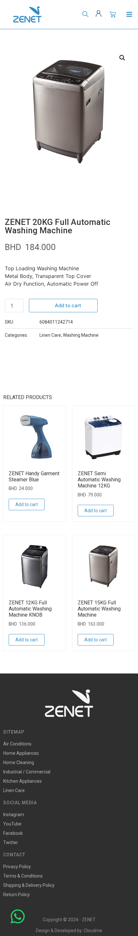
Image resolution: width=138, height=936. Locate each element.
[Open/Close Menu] (129, 14)
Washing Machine (81, 335)
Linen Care (50, 335)
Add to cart (68, 305)
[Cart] (113, 14)
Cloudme (93, 930)
